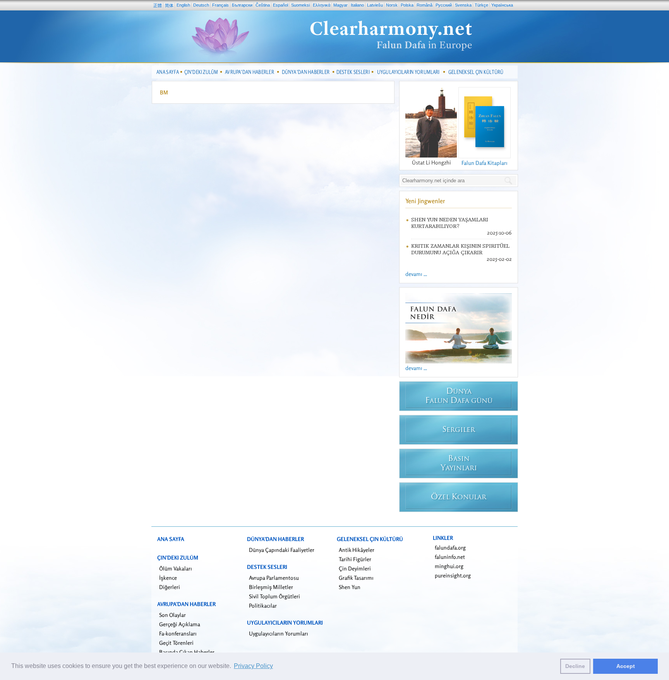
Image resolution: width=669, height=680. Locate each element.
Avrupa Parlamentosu (274, 577)
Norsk (392, 5)
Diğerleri (169, 587)
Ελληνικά (321, 5)
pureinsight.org (453, 575)
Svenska (463, 5)
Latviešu (375, 5)
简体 (169, 5)
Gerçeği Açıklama (179, 624)
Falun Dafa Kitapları (484, 162)
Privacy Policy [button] (253, 666)
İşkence (168, 577)
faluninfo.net (450, 556)
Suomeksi (300, 5)
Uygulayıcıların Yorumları (278, 633)
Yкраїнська (502, 5)
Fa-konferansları (178, 633)
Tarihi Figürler (355, 559)
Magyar (340, 5)
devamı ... (416, 274)
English (183, 5)
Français (220, 5)
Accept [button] (625, 666)
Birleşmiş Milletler (271, 587)
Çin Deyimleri (355, 568)
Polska (407, 5)
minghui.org (449, 566)
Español (280, 5)
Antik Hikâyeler (356, 549)
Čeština (263, 5)
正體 (157, 5)
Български (242, 5)
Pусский (444, 5)
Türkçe (481, 5)
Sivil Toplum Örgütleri (274, 596)
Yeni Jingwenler (425, 201)
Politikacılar (263, 605)
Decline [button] (575, 666)
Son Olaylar (172, 614)
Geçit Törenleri (176, 642)
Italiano (357, 5)
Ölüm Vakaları (175, 568)
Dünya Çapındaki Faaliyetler (281, 549)
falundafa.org (450, 547)
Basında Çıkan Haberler (186, 652)
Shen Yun (349, 587)
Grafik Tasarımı (356, 577)
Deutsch (201, 5)
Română (424, 5)
